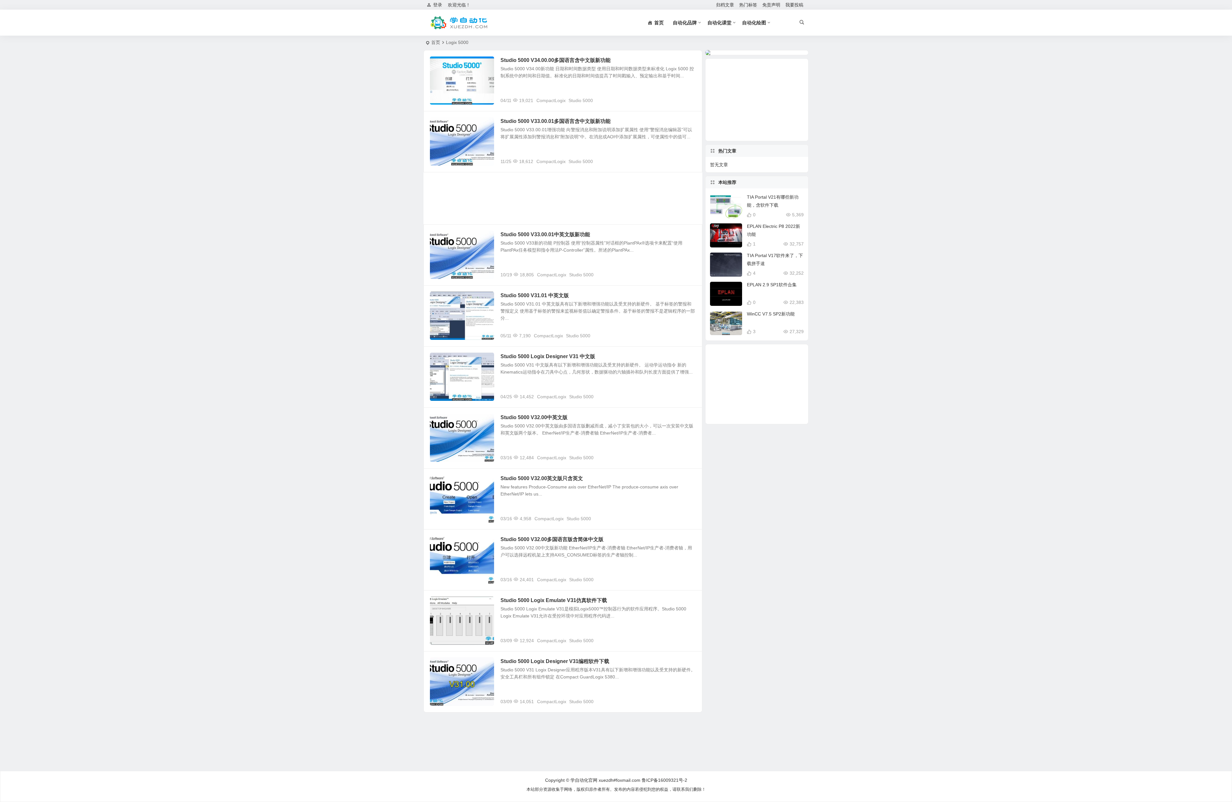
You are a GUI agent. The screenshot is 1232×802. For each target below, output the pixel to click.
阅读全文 (690, 100)
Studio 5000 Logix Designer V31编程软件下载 (555, 661)
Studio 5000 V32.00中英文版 (534, 417)
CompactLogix (551, 100)
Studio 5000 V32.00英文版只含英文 (542, 478)
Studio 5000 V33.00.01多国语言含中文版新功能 (556, 121)
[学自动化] (458, 23)
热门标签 (748, 4)
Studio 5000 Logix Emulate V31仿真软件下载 (554, 600)
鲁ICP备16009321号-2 (664, 780)
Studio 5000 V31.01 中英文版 (535, 295)
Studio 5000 (581, 100)
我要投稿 (794, 4)
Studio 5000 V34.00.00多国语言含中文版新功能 (556, 60)
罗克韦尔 (443, 64)
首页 (435, 42)
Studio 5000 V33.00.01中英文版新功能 (545, 234)
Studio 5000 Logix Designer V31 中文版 (548, 356)
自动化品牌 (685, 22)
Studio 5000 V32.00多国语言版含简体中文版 (552, 539)
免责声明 (771, 4)
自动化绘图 (754, 22)
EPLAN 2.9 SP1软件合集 (772, 284)
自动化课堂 (719, 22)
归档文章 (725, 4)
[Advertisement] (563, 198)
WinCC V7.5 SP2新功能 (771, 313)
